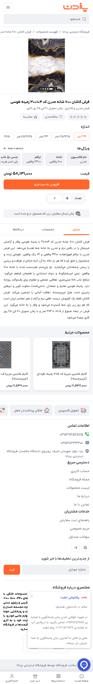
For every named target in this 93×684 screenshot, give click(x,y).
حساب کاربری (80, 471)
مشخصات (48, 229)
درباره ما (83, 496)
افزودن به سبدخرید (46, 184)
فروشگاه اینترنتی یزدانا (75, 32)
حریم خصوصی (79, 528)
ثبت (12, 570)
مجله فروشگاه (79, 479)
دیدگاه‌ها (18, 229)
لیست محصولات (77, 488)
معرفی (76, 229)
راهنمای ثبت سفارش (74, 520)
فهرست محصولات (47, 32)
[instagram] (85, 547)
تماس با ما (81, 504)
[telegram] (75, 547)
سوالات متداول (79, 537)
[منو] (8, 7)
